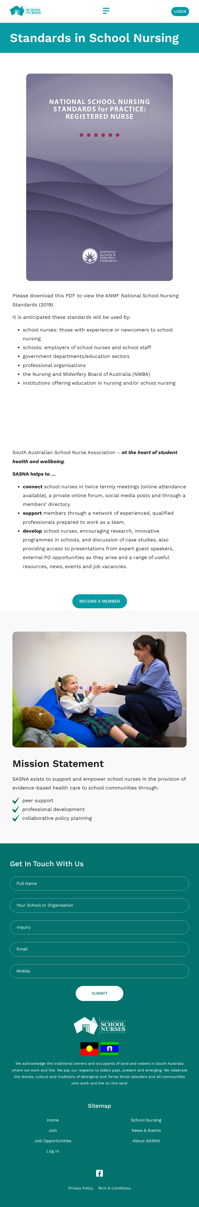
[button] (106, 11)
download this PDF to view (62, 296)
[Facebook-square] (99, 1173)
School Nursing (146, 1120)
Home (53, 1120)
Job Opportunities (52, 1140)
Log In (52, 1151)
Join (52, 1130)
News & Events (146, 1130)
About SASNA (146, 1140)
